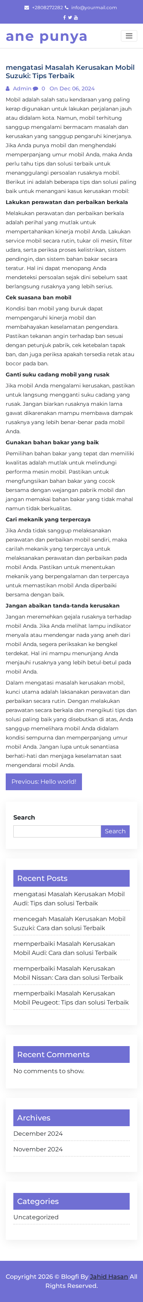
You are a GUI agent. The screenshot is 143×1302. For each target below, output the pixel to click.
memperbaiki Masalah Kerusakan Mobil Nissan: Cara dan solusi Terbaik (68, 973)
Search (24, 817)
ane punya (47, 35)
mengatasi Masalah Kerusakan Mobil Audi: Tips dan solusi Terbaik (69, 899)
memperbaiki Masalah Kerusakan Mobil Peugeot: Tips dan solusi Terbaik (71, 998)
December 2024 (38, 1133)
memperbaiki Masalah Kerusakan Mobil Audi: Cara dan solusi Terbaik (65, 948)
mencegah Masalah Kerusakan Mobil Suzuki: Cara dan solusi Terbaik (69, 923)
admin (21, 88)
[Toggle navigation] (129, 36)
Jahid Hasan (109, 1276)
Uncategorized (36, 1217)
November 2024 (38, 1149)
